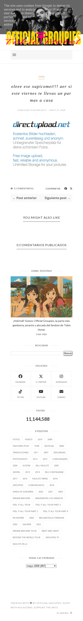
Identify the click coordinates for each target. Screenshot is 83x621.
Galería (27, 524)
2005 (56, 465)
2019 (55, 478)
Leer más (41, 334)
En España (18, 517)
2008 (41, 76)
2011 (36, 452)
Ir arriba (63, 613)
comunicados (36, 485)
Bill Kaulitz (42, 465)
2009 (49, 439)
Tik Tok (20, 397)
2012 (35, 458)
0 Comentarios (24, 188)
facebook (20, 382)
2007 (46, 452)
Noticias (49, 445)
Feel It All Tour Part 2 (25, 511)
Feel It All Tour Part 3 (48, 504)
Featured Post (21, 445)
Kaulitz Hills (20, 543)
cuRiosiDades (60, 458)
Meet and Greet (50, 530)
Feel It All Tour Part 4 (55, 511)
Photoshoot (20, 458)
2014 (37, 472)
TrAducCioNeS (21, 452)
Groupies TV (52, 537)
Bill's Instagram (54, 472)
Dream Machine (21, 498)
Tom (36, 445)
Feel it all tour (21, 504)
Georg (16, 472)
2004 (31, 517)
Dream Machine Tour (24, 530)
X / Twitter (41, 382)
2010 (40, 439)
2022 (38, 524)
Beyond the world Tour (26, 537)
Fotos (16, 439)
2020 (40, 491)
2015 (45, 458)
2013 (27, 472)
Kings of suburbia (23, 491)
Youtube (41, 397)
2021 (50, 491)
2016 (25, 478)
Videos (28, 439)
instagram (61, 382)
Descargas (59, 452)
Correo (61, 397)
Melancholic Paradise (51, 517)
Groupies (18, 485)
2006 (15, 465)
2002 (15, 524)
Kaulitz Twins (40, 478)
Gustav (26, 465)
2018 (51, 485)
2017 (15, 478)
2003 (60, 491)
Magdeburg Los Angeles (49, 498)
